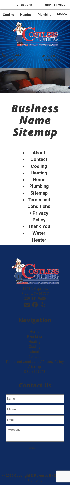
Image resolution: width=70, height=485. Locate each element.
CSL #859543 (34, 372)
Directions (24, 5)
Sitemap (39, 193)
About (39, 153)
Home (39, 179)
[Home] (4, 5)
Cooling (8, 15)
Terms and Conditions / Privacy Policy (38, 210)
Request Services (53, 58)
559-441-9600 (55, 5)
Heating (26, 15)
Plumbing (44, 15)
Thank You (39, 226)
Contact (39, 159)
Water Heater (39, 236)
